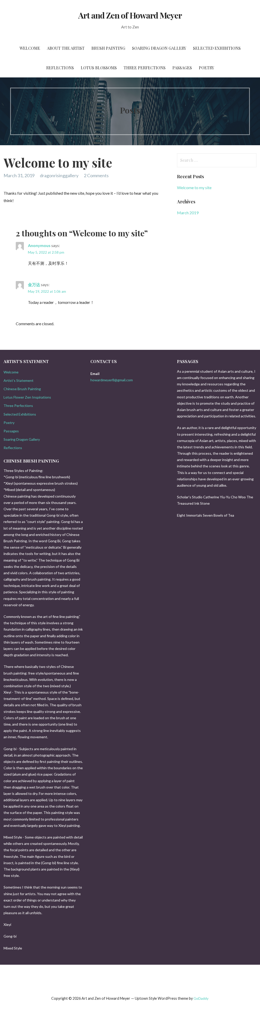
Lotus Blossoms (99, 67)
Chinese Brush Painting (22, 389)
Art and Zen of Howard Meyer (130, 15)
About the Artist (66, 48)
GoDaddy (200, 998)
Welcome (30, 48)
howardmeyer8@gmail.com (111, 380)
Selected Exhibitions (217, 48)
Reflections (60, 67)
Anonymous (39, 245)
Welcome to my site (194, 187)
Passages (182, 67)
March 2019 (188, 212)
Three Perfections (145, 67)
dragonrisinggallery (59, 175)
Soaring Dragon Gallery (159, 48)
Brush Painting (108, 48)
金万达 (34, 284)
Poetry (206, 67)
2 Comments (96, 175)
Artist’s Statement (19, 380)
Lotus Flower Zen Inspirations (27, 397)
